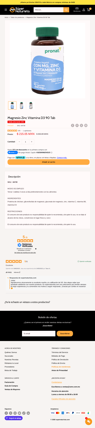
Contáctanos (57, 382)
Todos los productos (17, 17)
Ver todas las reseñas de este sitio (25, 252)
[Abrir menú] (6, 10)
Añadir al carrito (48, 162)
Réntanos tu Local (11, 363)
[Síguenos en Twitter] (10, 413)
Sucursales (9, 356)
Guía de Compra (11, 386)
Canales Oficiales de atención (63, 399)
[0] (88, 9)
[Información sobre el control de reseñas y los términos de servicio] (36, 249)
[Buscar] (66, 9)
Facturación (9, 382)
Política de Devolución (60, 360)
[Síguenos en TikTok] (23, 413)
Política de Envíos (58, 363)
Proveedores (9, 367)
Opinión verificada (85, 261)
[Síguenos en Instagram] (15, 413)
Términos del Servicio (60, 352)
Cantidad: (11, 142)
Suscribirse (65, 334)
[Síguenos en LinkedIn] (28, 413)
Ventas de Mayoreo (12, 389)
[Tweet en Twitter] (81, 125)
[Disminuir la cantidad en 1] (19, 141)
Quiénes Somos (11, 352)
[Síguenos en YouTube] (19, 413)
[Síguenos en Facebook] (6, 413)
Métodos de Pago (58, 356)
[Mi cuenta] (84, 9)
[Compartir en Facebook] (72, 125)
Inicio (6, 17)
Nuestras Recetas (11, 360)
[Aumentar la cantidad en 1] (31, 141)
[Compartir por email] (85, 125)
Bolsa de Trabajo (11, 370)
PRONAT (11, 125)
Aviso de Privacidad (60, 370)
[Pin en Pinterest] (77, 125)
